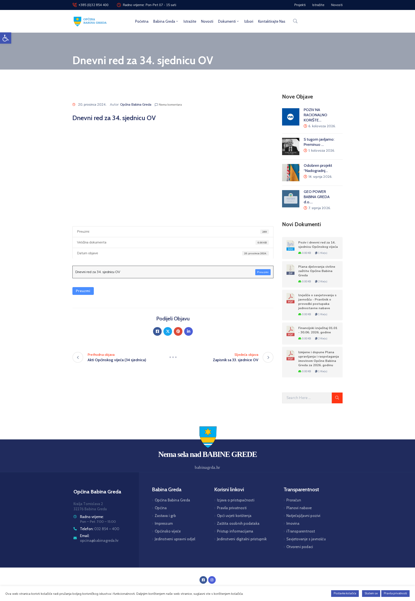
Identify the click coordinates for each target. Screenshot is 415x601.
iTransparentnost (300, 531)
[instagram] (212, 580)
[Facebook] (157, 331)
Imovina (292, 523)
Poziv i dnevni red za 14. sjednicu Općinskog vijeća (318, 244)
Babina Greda (164, 21)
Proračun (293, 500)
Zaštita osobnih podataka (238, 523)
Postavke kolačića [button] (345, 593)
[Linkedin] (188, 331)
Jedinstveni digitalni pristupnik (242, 539)
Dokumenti (227, 21)
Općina (161, 508)
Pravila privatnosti (232, 508)
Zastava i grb (165, 516)
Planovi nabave (299, 508)
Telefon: (100, 529)
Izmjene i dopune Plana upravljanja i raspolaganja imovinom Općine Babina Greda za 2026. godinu (318, 358)
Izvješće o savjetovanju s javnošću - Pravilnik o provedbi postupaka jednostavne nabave (317, 301)
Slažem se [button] (371, 593)
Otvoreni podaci (299, 547)
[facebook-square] (203, 580)
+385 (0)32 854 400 (93, 5)
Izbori (248, 21)
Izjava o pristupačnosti (235, 500)
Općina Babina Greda (135, 104)
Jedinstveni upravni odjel (175, 539)
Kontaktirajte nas (271, 21)
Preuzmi (263, 272)
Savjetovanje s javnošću (306, 539)
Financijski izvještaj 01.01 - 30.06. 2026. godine (317, 330)
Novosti (207, 21)
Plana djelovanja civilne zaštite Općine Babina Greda (316, 270)
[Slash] (173, 357)
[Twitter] (167, 331)
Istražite (190, 21)
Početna (141, 21)
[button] (5, 38)
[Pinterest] (178, 331)
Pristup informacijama (235, 531)
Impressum (164, 523)
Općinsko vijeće (168, 531)
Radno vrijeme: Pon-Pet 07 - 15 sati (149, 5)
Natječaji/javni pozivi (303, 516)
